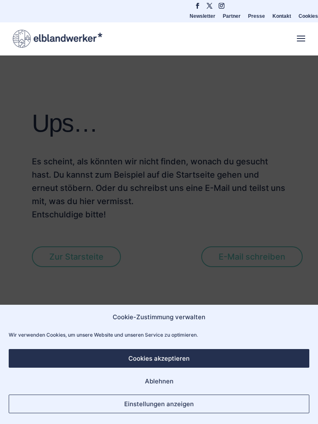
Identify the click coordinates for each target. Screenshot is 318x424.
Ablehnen (159, 381)
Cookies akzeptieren (159, 358)
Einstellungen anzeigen (159, 404)
